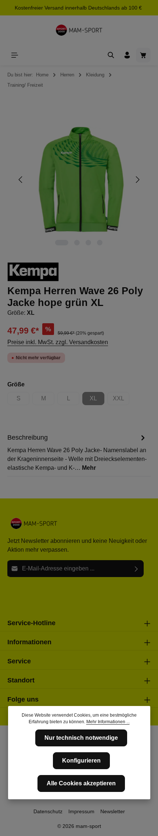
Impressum (81, 811)
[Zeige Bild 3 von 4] (88, 242)
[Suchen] (111, 55)
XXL (121, 400)
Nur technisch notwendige (81, 738)
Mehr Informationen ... (108, 721)
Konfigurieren (81, 760)
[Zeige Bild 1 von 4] (61, 242)
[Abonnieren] (136, 568)
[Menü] (14, 55)
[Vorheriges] (21, 179)
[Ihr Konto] (127, 55)
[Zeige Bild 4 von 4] (100, 242)
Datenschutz (47, 811)
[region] (79, 179)
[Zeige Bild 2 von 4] (77, 242)
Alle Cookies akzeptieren (81, 783)
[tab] (77, 452)
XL (97, 400)
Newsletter (112, 811)
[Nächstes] (137, 179)
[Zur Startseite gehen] (79, 30)
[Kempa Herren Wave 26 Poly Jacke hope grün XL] (78, 179)
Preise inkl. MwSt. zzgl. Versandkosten (57, 342)
